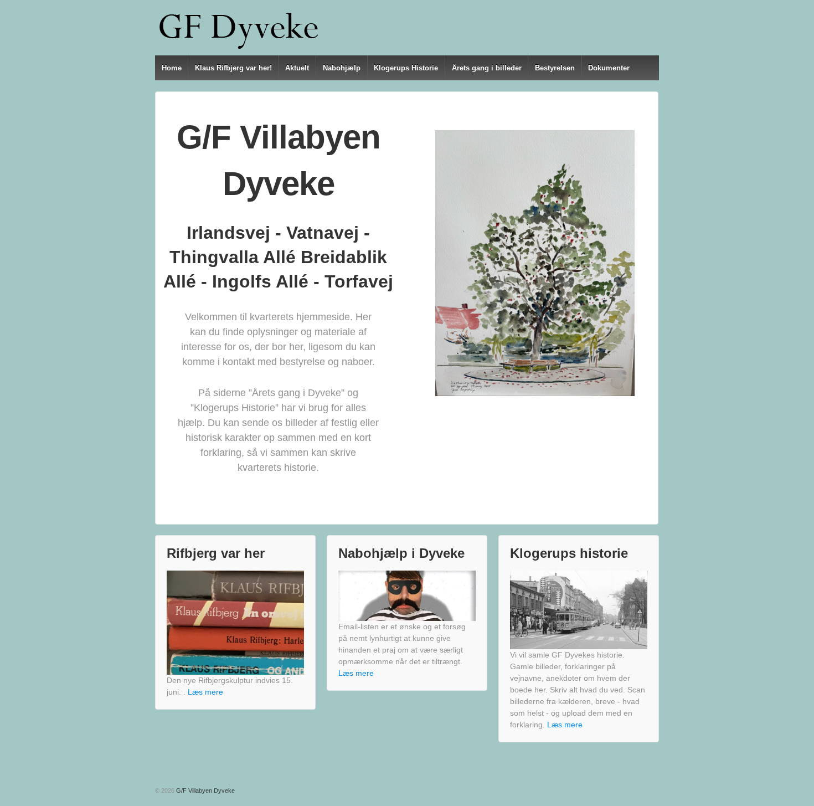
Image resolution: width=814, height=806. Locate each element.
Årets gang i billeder (487, 68)
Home (172, 68)
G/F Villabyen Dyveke (204, 790)
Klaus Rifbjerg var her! (233, 68)
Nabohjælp (341, 68)
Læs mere (205, 691)
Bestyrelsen (555, 68)
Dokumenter (609, 68)
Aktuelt (297, 68)
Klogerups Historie (406, 68)
